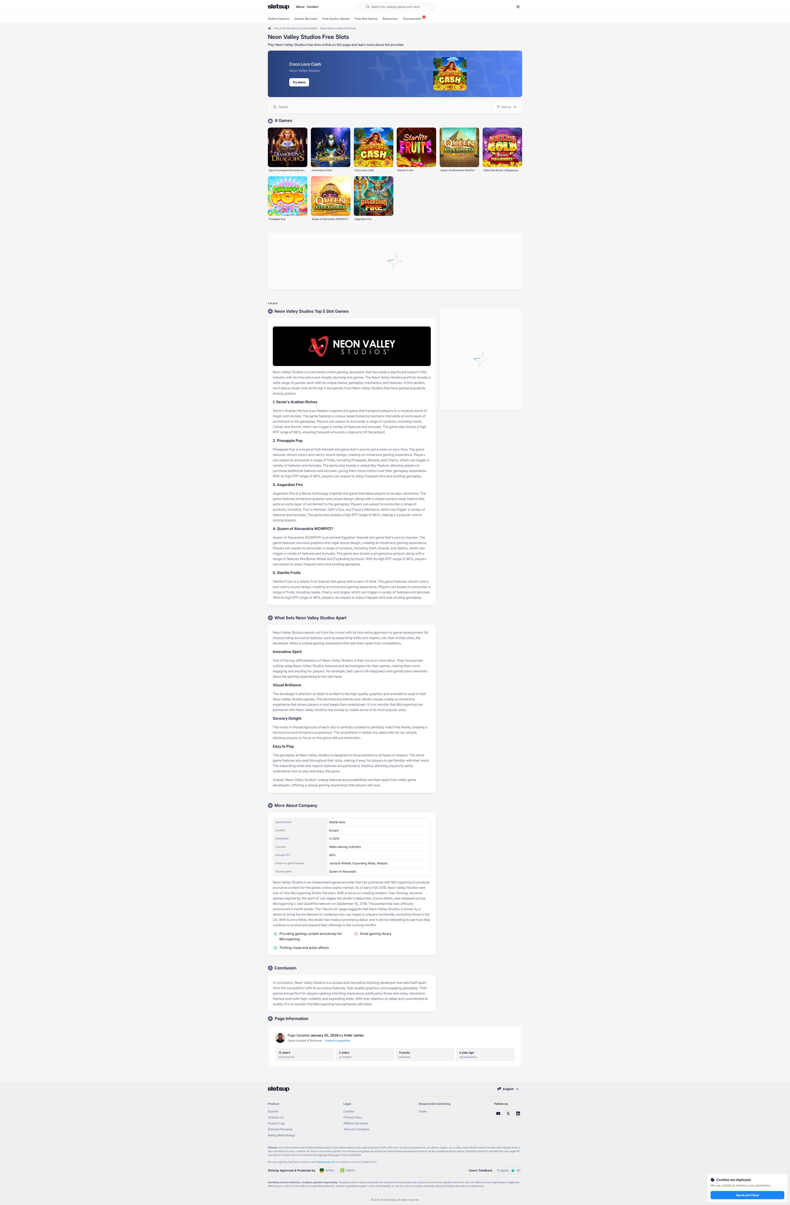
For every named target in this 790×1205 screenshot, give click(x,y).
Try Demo (287, 142)
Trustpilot (508, 1170)
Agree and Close (747, 1195)
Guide (422, 1111)
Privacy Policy (352, 1117)
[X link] (508, 1113)
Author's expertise (337, 1040)
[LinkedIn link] (518, 1113)
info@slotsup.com (325, 1161)
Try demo (299, 82)
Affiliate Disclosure (355, 1123)
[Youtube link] (498, 1113)
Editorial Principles (280, 1129)
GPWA (329, 1170)
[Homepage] (278, 6)
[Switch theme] (518, 7)
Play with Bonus (287, 152)
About (300, 6)
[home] (269, 28)
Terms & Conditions (356, 1129)
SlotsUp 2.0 (276, 1117)
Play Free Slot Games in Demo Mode (295, 28)
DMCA (350, 1170)
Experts (273, 1111)
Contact (312, 6)
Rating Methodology (281, 1135)
